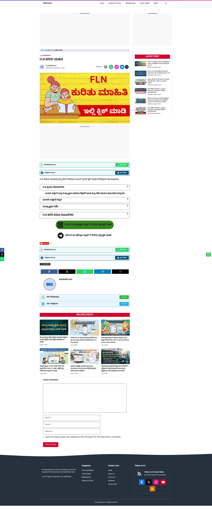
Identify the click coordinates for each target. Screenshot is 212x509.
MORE (156, 3)
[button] (166, 3)
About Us (111, 474)
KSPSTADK (47, 3)
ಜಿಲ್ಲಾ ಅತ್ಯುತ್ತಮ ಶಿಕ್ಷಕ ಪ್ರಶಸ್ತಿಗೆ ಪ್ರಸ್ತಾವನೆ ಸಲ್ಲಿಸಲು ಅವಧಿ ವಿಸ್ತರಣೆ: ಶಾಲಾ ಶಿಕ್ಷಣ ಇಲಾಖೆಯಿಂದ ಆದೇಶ (53, 339)
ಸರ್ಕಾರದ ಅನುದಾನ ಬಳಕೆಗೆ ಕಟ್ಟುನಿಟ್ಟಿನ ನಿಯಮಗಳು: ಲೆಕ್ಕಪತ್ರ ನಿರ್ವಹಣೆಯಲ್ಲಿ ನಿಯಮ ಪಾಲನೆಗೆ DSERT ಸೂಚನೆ (158, 100)
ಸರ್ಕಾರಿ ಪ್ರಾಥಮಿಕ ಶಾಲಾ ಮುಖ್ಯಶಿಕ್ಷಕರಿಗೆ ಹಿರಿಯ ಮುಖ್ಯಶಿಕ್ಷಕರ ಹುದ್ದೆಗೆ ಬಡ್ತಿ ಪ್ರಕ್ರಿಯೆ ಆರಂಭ (158, 64)
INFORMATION (130, 3)
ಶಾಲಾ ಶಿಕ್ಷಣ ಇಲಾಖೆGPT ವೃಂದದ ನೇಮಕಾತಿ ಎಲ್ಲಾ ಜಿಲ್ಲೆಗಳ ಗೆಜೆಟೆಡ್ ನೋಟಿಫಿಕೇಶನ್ (156, 110)
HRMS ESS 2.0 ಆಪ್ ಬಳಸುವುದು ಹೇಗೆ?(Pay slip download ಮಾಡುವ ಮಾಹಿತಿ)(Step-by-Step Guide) (83, 340)
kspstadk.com (52, 65)
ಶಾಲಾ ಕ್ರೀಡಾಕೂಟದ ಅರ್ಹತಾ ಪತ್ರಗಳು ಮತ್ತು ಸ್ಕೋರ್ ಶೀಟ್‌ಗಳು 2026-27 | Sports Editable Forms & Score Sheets (115, 340)
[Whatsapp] (2, 259)
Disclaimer (111, 481)
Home (102, 3)
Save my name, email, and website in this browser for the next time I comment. (83, 437)
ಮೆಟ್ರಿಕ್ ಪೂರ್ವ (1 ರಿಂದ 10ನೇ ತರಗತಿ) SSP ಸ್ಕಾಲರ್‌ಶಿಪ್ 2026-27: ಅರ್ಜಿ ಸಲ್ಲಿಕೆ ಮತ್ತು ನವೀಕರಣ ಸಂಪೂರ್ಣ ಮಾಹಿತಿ (52, 368)
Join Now (123, 164)
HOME (110, 470)
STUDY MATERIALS (88, 470)
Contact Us (111, 477)
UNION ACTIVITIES (115, 3)
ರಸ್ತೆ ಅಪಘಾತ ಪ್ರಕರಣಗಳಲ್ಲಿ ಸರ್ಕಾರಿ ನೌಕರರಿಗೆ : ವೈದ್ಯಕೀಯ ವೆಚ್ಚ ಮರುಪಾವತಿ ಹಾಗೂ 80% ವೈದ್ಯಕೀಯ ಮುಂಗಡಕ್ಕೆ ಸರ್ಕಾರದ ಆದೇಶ (114, 368)
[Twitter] (2, 254)
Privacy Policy (112, 484)
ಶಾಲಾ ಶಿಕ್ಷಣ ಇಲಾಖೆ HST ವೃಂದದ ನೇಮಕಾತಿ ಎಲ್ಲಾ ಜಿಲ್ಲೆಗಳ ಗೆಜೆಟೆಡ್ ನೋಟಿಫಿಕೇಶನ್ (157, 91)
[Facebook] (2, 250)
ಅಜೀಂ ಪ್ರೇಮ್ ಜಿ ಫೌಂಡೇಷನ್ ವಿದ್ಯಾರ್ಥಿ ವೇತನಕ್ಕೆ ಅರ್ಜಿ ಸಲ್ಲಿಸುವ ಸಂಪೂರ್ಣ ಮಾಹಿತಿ (158, 81)
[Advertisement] (85, 30)
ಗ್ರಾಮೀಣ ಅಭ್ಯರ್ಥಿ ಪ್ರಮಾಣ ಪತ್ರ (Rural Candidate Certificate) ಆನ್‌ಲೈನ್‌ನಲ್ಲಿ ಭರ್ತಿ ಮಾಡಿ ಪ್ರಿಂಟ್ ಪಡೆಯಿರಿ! (83, 368)
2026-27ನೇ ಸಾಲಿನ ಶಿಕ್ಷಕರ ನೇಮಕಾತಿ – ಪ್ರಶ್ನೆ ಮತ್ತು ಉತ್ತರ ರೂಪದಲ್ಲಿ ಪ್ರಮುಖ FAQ (159, 72)
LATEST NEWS (144, 3)
